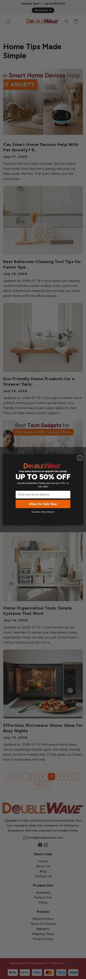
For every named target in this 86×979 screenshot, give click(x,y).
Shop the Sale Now (43, 503)
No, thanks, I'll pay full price (43, 512)
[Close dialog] (79, 457)
